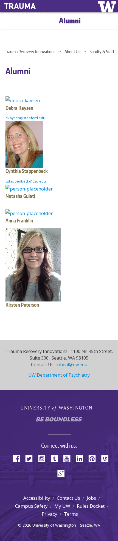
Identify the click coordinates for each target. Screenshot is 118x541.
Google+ (62, 473)
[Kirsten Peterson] (33, 264)
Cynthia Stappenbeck (26, 171)
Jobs (91, 498)
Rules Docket (91, 506)
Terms (71, 514)
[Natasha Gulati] (29, 188)
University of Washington (59, 408)
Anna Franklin (19, 220)
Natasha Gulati (20, 196)
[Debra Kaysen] (22, 100)
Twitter (31, 458)
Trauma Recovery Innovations (30, 51)
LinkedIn (81, 458)
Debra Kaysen (19, 108)
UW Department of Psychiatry (59, 375)
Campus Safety (31, 506)
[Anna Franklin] (29, 213)
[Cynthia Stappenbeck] (24, 144)
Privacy (49, 514)
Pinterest (94, 458)
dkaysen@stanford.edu (25, 117)
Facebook (18, 458)
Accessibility (36, 498)
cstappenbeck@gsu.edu (25, 181)
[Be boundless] (59, 421)
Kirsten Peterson (22, 304)
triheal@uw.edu (71, 364)
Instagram (43, 458)
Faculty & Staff (101, 51)
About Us (72, 51)
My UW (62, 506)
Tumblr (56, 458)
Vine (107, 458)
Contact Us (68, 498)
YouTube (69, 458)
